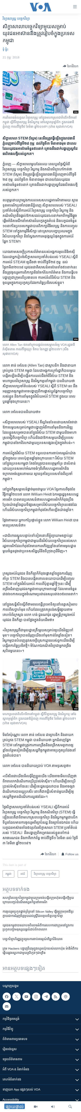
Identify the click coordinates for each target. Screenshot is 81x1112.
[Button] (70, 66)
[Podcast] (65, 997)
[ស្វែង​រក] (70, 1106)
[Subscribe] (7, 1006)
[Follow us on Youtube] (26, 997)
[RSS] (56, 997)
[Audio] (52, 1106)
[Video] (35, 1106)
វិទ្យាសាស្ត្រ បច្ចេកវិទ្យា (16, 18)
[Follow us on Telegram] (46, 997)
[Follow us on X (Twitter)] (16, 997)
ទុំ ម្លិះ (5, 49)
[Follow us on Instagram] (36, 997)
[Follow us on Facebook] (7, 997)
